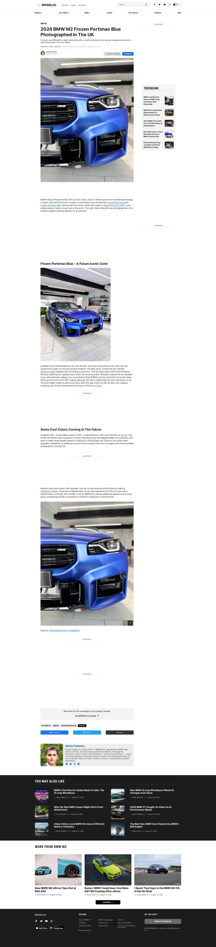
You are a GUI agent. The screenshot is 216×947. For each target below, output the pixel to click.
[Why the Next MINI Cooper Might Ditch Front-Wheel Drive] (41, 807)
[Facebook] (154, 4)
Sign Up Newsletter (125, 923)
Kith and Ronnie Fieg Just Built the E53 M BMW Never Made (152, 144)
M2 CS (124, 435)
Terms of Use (103, 923)
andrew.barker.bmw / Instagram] (64, 630)
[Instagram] (170, 4)
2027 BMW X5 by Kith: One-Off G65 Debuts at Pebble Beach (153, 123)
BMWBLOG (44, 46)
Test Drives (64, 13)
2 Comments (127, 54)
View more (107, 902)
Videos (109, 13)
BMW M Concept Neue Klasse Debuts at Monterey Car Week (153, 112)
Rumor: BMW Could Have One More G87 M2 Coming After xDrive (107, 890)
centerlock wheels (49, 491)
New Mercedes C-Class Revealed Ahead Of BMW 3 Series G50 (153, 134)
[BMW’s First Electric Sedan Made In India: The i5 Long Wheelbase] (41, 790)
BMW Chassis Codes (105, 920)
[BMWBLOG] (53, 915)
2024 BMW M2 (46, 725)
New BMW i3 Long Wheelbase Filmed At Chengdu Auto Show (152, 791)
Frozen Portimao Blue (50, 205)
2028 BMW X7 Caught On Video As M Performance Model (150, 808)
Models (38, 13)
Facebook (55, 732)
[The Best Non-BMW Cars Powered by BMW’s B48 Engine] (117, 824)
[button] (130, 623)
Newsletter (82, 5)
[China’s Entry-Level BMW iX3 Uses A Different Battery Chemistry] (41, 824)
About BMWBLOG (85, 920)
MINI (179, 13)
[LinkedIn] (78, 764)
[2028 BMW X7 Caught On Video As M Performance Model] (117, 807)
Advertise (65, 5)
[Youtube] (164, 4)
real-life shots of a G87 (113, 205)
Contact (73, 5)
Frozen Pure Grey (115, 202)
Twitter (88, 732)
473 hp (98, 385)
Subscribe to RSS (85, 926)
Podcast (158, 13)
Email (121, 732)
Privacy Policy (103, 926)
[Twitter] (159, 4)
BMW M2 (43, 23)
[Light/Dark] (175, 4)
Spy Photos (133, 13)
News (87, 13)
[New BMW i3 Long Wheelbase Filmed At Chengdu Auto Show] (117, 790)
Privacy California (85, 930)
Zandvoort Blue (47, 371)
